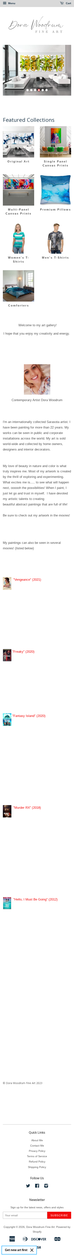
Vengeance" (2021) (27, 579)
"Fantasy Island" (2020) (28, 716)
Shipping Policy (37, 1167)
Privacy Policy (37, 1150)
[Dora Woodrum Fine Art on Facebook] (37, 1186)
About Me (37, 1140)
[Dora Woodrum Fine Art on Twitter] (28, 1186)
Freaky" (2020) (24, 651)
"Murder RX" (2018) (28, 807)
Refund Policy (37, 1161)
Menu (11, 3)
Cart (68, 3)
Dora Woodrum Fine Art (40, 1226)
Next (63, 70)
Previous (11, 70)
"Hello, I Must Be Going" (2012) (35, 899)
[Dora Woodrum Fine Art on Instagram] (46, 1186)
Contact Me (37, 1145)
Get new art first (16, 1250)
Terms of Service (37, 1156)
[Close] (31, 1250)
